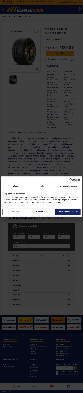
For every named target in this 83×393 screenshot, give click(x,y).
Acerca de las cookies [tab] (68, 186)
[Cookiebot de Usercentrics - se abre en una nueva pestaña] (71, 179)
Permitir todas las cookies (68, 212)
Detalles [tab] (41, 186)
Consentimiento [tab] (14, 186)
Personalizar (40, 212)
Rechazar (15, 212)
